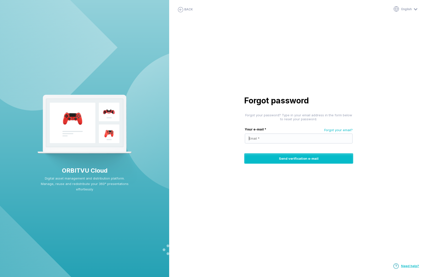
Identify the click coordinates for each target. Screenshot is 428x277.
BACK (188, 9)
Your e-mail (255, 129)
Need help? (410, 266)
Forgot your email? (338, 130)
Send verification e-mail (299, 158)
